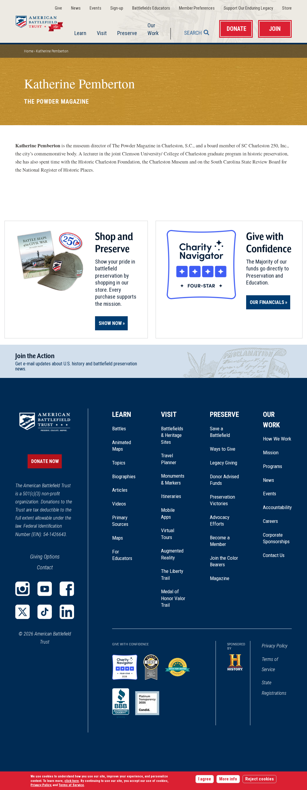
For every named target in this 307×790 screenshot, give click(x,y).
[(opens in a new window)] (22, 589)
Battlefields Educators (151, 8)
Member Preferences (197, 8)
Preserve (127, 33)
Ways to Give (222, 449)
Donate (236, 28)
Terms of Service (270, 664)
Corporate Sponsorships (276, 538)
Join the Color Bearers (224, 561)
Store (287, 8)
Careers (270, 521)
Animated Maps (121, 445)
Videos (119, 504)
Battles (119, 429)
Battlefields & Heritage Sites (172, 435)
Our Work (153, 29)
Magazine (219, 578)
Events (95, 8)
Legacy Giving (224, 462)
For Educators (122, 555)
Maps (117, 538)
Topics (118, 463)
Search (193, 33)
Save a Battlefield (220, 432)
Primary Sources (120, 520)
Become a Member (220, 541)
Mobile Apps (168, 513)
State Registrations (274, 688)
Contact (45, 567)
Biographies (124, 476)
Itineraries (171, 496)
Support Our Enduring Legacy (248, 8)
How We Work (277, 439)
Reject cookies (259, 779)
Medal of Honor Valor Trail (173, 598)
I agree (204, 779)
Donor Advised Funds (224, 479)
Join (275, 28)
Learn (80, 33)
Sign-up (116, 8)
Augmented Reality (172, 554)
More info (228, 779)
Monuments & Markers (172, 479)
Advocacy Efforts (219, 520)
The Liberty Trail (173, 574)
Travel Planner (168, 458)
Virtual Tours (167, 533)
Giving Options (45, 556)
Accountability (277, 507)
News (76, 8)
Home (43, 22)
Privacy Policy (275, 646)
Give (58, 8)
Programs (272, 466)
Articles (119, 490)
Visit (102, 33)
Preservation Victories (222, 500)
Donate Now (45, 461)
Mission (271, 452)
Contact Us (274, 555)
